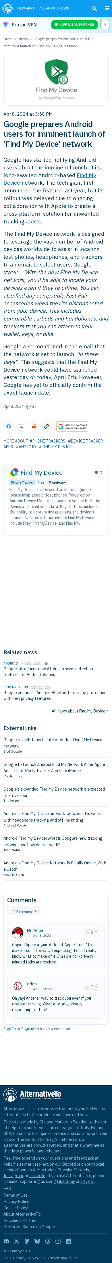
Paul (34, 406)
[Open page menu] (107, 8)
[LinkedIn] (68, 1241)
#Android (26, 446)
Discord (69, 1164)
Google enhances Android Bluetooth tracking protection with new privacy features (55, 695)
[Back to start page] (7, 8)
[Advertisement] (56, 592)
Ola (42, 1122)
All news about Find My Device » (80, 711)
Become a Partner (20, 1220)
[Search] (94, 8)
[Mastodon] (27, 1241)
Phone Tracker (22, 482)
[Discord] (6, 1241)
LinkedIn (37, 1175)
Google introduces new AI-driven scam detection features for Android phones (48, 671)
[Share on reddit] (34, 426)
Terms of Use (15, 1195)
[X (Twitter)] (17, 1241)
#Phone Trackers (47, 441)
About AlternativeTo (22, 1214)
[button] (87, 932)
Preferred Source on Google (29, 1226)
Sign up (27, 1029)
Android (10, 663)
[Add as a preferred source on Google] (72, 426)
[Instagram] (58, 1241)
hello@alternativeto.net (25, 1164)
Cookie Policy (15, 1207)
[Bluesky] (37, 1241)
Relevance (24, 911)
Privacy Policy (16, 1201)
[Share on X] (21, 426)
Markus (61, 1122)
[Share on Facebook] (8, 426)
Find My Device (41, 472)
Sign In (9, 1029)
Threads (81, 1170)
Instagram (13, 1175)
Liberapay (66, 1181)
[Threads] (48, 1241)
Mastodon (46, 1170)
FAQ (7, 1188)
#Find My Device (55, 446)
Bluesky (64, 1170)
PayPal (87, 1181)
